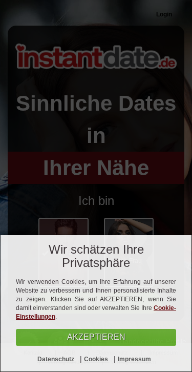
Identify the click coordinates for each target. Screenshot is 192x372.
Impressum (134, 359)
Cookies (97, 359)
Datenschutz (56, 359)
